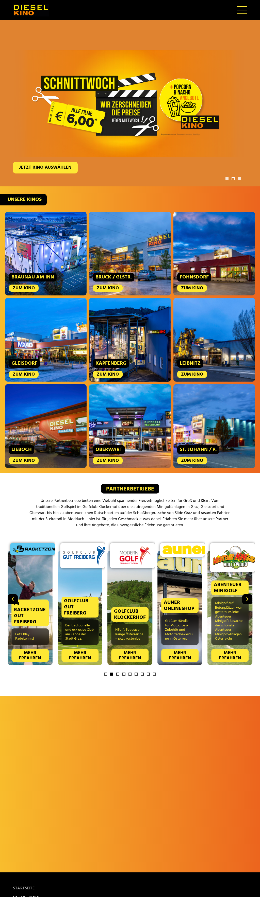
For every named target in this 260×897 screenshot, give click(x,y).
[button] (227, 178)
